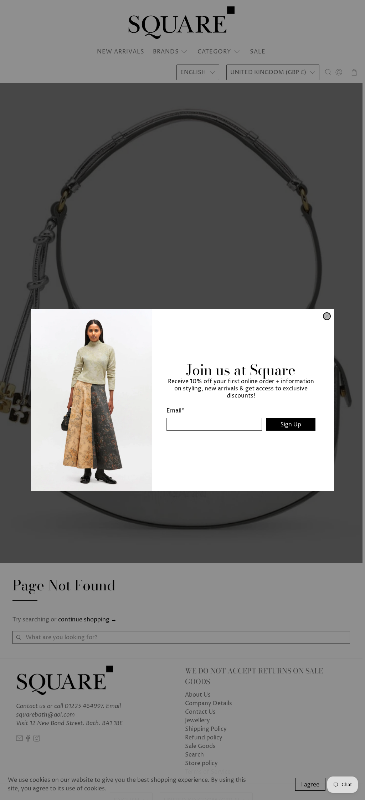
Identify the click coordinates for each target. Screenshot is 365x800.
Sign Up (291, 424)
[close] (326, 316)
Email (175, 411)
